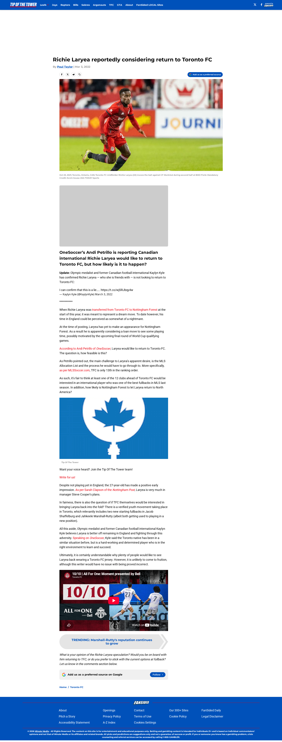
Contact (139, 710)
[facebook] (261, 4)
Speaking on (88, 538)
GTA (119, 4)
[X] (255, 4)
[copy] (79, 74)
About (129, 4)
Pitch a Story (67, 716)
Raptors (65, 4)
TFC (111, 4)
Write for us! (67, 477)
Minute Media (42, 731)
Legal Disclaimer (212, 716)
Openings (109, 710)
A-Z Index (109, 722)
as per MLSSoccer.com (74, 370)
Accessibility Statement (74, 722)
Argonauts (99, 4)
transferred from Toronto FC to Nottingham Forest (124, 309)
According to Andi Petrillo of (84, 348)
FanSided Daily (211, 710)
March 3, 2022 (103, 294)
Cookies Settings (145, 722)
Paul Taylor (65, 66)
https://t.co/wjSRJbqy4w (117, 290)
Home (63, 687)
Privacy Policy (112, 716)
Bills (75, 4)
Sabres (85, 4)
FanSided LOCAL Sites (149, 4)
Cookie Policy (178, 716)
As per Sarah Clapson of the (105, 490)
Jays (54, 4)
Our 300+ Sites (178, 710)
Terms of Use (142, 716)
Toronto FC (76, 687)
